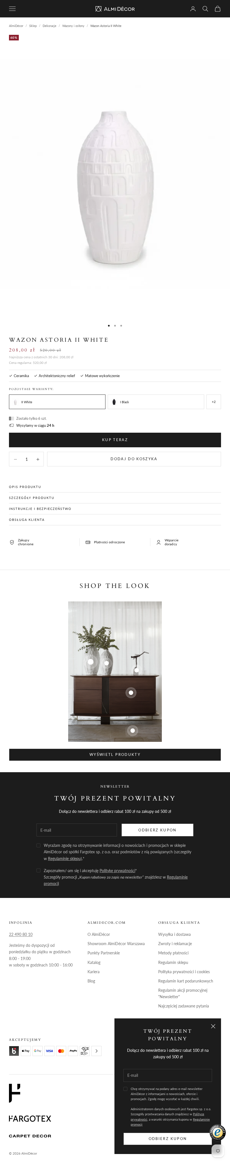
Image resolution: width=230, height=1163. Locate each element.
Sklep (33, 26)
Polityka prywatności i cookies (184, 971)
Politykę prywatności (117, 870)
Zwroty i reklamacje (175, 943)
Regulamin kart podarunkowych (185, 981)
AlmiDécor (16, 26)
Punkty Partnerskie (104, 952)
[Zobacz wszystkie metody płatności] (96, 1051)
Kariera (94, 971)
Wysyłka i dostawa (174, 934)
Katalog (94, 962)
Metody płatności (173, 952)
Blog (91, 981)
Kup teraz (115, 439)
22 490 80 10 (21, 934)
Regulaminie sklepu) (65, 858)
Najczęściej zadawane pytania (183, 1006)
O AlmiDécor (99, 934)
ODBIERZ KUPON (157, 830)
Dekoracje (49, 26)
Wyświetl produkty (115, 754)
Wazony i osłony (73, 26)
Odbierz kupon (168, 1138)
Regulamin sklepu (173, 962)
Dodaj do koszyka (134, 459)
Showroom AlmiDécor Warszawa (116, 943)
